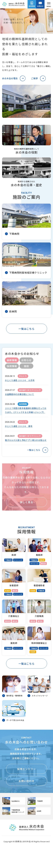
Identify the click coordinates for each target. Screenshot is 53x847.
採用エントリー (26, 769)
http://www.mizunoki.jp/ (13, 801)
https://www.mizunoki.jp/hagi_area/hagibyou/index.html (39, 811)
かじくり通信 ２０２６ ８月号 (20, 380)
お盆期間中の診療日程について (19, 394)
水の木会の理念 (10, 78)
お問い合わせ (26, 781)
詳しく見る (26, 502)
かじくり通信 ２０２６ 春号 (19, 426)
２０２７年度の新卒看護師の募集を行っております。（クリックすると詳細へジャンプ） (25, 410)
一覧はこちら (26, 328)
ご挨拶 (34, 78)
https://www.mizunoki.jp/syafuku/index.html (39, 801)
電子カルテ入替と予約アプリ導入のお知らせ (25, 440)
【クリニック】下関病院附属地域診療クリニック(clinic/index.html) (13, 811)
